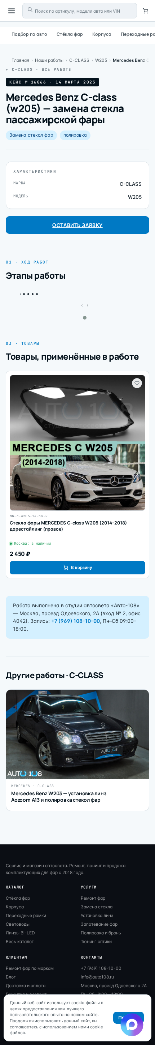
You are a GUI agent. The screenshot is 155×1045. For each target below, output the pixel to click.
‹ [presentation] (82, 305)
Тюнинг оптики (96, 941)
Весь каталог (20, 941)
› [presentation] (87, 305)
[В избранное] (137, 383)
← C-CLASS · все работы (39, 69)
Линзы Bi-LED (20, 932)
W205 (101, 60)
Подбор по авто (29, 34)
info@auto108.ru (97, 977)
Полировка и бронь (101, 932)
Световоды (18, 924)
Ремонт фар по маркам (30, 968)
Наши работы (49, 60)
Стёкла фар (70, 34)
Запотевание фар (99, 924)
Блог (11, 977)
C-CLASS (79, 60)
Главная (20, 60)
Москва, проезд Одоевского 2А (114, 985)
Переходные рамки (26, 915)
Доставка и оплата (25, 985)
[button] (84, 317)
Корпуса (101, 34)
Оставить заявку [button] (77, 225)
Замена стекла (96, 906)
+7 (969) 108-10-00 (75, 621)
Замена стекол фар (31, 135)
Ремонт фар (93, 898)
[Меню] (11, 11)
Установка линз (97, 915)
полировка (75, 135)
